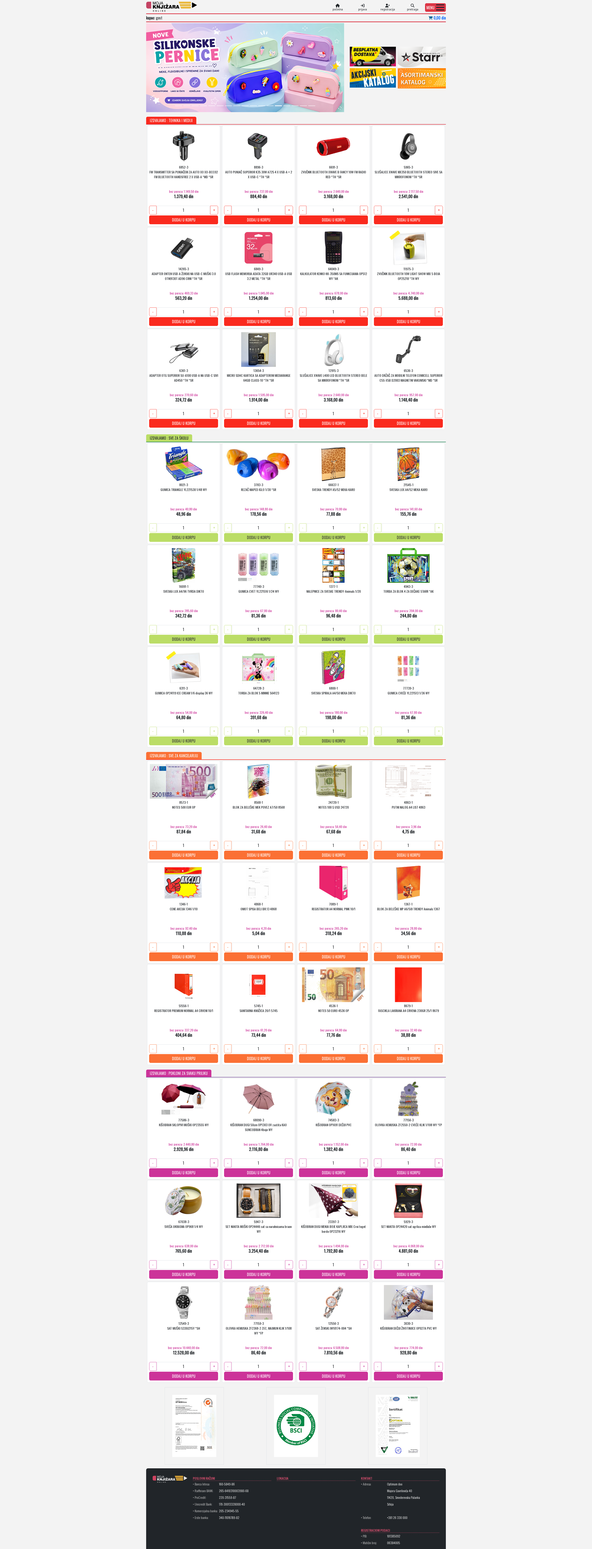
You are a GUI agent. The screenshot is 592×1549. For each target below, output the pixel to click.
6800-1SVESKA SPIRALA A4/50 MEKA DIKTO (333, 690)
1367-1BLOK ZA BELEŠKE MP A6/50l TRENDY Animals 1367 (408, 906)
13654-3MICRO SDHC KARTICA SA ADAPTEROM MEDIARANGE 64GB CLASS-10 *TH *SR (258, 375)
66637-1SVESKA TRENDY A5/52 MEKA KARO (333, 487)
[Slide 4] (203, 105)
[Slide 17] (311, 105)
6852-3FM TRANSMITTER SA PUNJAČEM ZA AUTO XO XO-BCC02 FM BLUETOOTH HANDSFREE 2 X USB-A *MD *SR (183, 172)
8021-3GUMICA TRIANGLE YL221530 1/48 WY (183, 487)
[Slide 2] (186, 105)
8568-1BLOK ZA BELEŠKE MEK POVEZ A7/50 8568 (259, 805)
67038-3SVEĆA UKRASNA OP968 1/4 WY (183, 1224)
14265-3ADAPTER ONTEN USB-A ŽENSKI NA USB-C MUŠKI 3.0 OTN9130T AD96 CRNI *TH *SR (184, 273)
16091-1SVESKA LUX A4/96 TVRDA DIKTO (183, 589)
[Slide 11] (261, 105)
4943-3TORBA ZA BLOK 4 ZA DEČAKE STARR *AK (408, 589)
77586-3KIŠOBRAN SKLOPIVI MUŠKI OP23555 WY (184, 1122)
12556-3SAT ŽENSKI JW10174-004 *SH (333, 1326)
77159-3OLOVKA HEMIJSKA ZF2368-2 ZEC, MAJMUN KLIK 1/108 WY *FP (259, 1328)
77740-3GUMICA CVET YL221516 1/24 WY (258, 589)
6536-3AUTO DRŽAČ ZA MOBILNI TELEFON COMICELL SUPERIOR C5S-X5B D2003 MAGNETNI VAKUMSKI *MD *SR (408, 375)
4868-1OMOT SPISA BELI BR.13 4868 (258, 906)
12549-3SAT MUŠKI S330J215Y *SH (183, 1326)
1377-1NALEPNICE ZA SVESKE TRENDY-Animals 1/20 (333, 589)
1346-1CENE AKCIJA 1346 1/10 (183, 906)
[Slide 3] (195, 105)
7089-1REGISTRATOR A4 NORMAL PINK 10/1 (333, 906)
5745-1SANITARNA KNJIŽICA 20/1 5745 (259, 1008)
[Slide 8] (236, 105)
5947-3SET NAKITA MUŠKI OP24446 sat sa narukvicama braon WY (258, 1226)
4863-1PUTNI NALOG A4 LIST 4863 (408, 805)
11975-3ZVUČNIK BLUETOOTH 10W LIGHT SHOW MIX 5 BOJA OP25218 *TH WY (408, 273)
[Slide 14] (286, 105)
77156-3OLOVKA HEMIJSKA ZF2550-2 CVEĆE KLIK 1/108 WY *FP (408, 1122)
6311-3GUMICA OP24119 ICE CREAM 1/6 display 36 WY (184, 690)
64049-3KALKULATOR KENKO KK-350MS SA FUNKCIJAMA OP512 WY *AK (333, 273)
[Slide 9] (245, 105)
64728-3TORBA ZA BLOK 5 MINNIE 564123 (258, 690)
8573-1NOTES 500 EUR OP (183, 805)
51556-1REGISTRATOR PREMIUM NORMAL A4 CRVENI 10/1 (183, 1008)
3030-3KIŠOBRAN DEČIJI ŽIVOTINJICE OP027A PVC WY (408, 1326)
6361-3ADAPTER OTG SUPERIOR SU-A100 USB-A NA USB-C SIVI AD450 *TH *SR (183, 375)
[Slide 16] (303, 105)
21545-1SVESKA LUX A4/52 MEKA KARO (408, 487)
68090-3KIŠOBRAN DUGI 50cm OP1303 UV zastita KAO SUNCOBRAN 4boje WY (258, 1124)
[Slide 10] (253, 105)
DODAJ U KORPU (183, 220)
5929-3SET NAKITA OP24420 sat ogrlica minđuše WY (408, 1224)
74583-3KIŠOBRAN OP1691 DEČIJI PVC (334, 1122)
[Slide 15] (295, 105)
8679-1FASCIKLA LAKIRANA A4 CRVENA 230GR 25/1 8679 (408, 1008)
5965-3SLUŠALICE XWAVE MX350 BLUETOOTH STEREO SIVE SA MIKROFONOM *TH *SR (408, 172)
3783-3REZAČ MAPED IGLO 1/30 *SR (258, 487)
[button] (435, 7)
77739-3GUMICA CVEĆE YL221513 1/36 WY (408, 690)
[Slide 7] (228, 105)
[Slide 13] (278, 105)
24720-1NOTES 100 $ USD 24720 (333, 805)
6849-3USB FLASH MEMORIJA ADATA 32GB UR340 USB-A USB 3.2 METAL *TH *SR (258, 273)
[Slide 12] (270, 105)
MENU (430, 7)
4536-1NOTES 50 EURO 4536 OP (333, 1008)
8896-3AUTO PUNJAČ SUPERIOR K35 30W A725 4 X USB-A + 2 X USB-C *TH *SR (258, 172)
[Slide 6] (220, 105)
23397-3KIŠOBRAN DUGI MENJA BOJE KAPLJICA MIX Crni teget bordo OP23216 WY (333, 1226)
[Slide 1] (178, 105)
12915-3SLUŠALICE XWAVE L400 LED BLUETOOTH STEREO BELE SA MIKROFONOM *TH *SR (333, 375)
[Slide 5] (211, 105)
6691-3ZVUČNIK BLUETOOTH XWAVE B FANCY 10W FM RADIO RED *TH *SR (333, 172)
